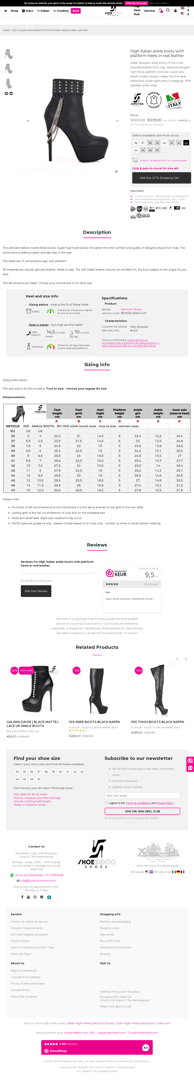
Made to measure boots (30, 804)
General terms (20, 990)
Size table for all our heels (30, 794)
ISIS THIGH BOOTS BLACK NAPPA (157, 722)
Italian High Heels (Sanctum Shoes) (90, 1023)
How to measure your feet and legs (37, 798)
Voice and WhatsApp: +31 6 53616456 (39, 875)
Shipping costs (109, 928)
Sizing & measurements (27, 928)
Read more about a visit (115, 1006)
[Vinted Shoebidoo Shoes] (49, 897)
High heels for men (117, 345)
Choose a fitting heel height (32, 801)
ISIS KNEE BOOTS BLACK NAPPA (94, 722)
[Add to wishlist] (184, 177)
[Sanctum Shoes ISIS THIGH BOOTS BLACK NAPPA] (159, 689)
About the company (24, 996)
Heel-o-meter (39, 325)
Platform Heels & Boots (120, 343)
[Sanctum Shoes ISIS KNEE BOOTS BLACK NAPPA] (97, 689)
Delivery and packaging (115, 921)
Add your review (36, 591)
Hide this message (136, 3)
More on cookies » (160, 3)
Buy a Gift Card (110, 941)
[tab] (97, 233)
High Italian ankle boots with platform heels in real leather (50, 30)
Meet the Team (21, 954)
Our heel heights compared (29, 934)
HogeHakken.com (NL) (79, 1032)
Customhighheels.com (143, 1032)
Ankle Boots (137, 340)
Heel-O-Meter (20, 941)
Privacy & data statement (28, 983)
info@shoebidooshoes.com (38, 880)
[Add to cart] (136, 177)
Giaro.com (163, 1023)
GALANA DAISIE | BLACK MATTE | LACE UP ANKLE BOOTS (33, 724)
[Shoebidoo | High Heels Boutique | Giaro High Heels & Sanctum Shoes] (113, 10)
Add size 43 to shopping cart (160, 178)
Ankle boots (149, 343)
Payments (107, 934)
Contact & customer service (29, 921)
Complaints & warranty (26, 977)
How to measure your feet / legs (32, 947)
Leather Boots (144, 345)
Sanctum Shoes (131, 309)
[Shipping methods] (142, 208)
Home (6, 30)
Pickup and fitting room (115, 947)
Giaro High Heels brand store (135, 1023)
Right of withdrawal (23, 970)
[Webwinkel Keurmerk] (143, 215)
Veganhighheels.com (112, 1032)
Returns (105, 954)
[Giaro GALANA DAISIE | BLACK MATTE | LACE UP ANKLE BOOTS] (35, 689)
